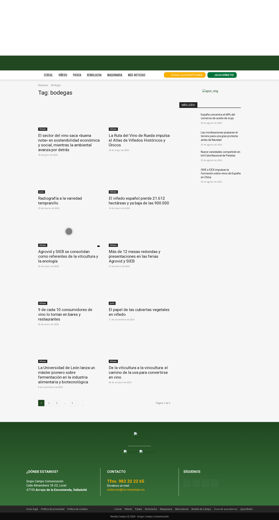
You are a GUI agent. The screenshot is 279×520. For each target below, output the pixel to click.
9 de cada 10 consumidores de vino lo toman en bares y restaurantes (65, 314)
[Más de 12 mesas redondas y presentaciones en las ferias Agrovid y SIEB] (139, 231)
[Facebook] (187, 483)
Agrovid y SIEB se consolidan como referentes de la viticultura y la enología (68, 256)
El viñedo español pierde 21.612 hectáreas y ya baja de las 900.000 (139, 200)
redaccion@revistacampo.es (126, 489)
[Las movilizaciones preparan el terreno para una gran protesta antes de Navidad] (188, 137)
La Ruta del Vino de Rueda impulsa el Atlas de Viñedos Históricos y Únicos (139, 140)
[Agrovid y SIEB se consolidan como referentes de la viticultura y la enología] (69, 231)
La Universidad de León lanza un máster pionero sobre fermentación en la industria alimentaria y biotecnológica (66, 374)
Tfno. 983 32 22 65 (125, 481)
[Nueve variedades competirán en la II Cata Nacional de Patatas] (188, 156)
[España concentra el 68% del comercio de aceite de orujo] (188, 119)
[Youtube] (205, 483)
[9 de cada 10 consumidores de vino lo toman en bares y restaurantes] (69, 289)
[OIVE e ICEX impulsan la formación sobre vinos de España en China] (188, 174)
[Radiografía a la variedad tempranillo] (69, 178)
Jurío (41, 192)
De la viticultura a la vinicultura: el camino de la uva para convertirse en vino (138, 372)
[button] (155, 75)
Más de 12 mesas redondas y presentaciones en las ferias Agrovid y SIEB (134, 256)
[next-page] (80, 403)
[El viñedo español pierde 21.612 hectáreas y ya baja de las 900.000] (139, 178)
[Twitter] (215, 483)
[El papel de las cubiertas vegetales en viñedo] (139, 289)
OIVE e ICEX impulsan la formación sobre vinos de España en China (221, 173)
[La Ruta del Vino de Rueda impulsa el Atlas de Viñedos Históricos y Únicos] (139, 115)
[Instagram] (196, 483)
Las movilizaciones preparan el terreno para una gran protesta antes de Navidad (219, 136)
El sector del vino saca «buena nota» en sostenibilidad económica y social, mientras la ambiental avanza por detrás (69, 142)
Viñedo (42, 129)
